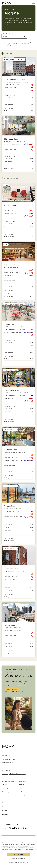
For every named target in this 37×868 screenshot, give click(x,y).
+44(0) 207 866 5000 (8, 759)
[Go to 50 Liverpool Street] (18, 153)
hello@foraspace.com (9, 762)
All (5, 43)
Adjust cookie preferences (18, 858)
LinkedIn (4, 803)
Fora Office (21, 784)
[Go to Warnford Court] (18, 221)
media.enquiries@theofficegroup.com (14, 774)
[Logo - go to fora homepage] (6, 3)
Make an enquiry (12, 689)
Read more (8, 25)
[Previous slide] (3, 44)
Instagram (5, 806)
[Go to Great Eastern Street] (18, 406)
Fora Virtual (21, 796)
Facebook (5, 814)
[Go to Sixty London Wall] (18, 280)
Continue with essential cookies (18, 862)
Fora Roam (21, 792)
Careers (4, 788)
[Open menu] (33, 3)
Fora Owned (21, 788)
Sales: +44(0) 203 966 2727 (14, 692)
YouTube (4, 810)
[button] (14, 74)
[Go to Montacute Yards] (18, 464)
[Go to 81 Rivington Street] (18, 583)
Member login (6, 792)
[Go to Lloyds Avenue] (18, 639)
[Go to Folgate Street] (18, 343)
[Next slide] (33, 44)
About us (4, 784)
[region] (18, 852)
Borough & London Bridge (20, 43)
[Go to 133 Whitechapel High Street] (18, 95)
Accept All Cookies (18, 854)
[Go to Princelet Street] (18, 524)
